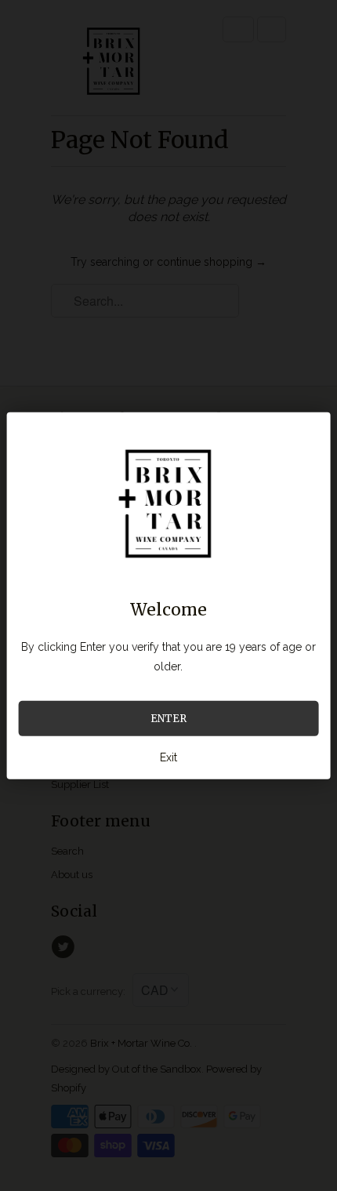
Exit (168, 756)
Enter (168, 717)
